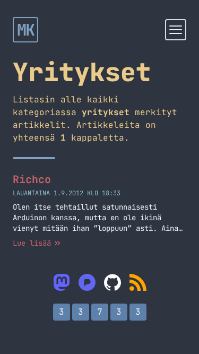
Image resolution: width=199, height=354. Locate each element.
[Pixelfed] (87, 282)
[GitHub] (112, 282)
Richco (32, 179)
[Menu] (175, 29)
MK (25, 29)
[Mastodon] (61, 282)
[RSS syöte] (137, 282)
